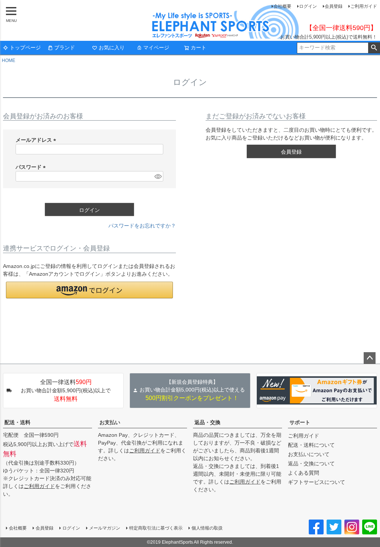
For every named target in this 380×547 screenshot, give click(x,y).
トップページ (25, 47)
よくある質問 (303, 473)
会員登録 (334, 6)
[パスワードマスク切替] (158, 176)
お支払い (109, 422)
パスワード (32, 167)
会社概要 (282, 6)
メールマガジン (104, 528)
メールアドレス (37, 140)
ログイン (308, 6)
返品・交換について (311, 463)
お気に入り (112, 47)
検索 (374, 48)
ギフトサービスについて (316, 482)
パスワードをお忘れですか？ (142, 226)
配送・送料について (311, 445)
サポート (299, 422)
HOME (8, 60)
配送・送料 (17, 422)
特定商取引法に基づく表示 (156, 528)
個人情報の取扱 (207, 528)
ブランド (64, 47)
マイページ (156, 47)
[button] (89, 290)
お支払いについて (309, 454)
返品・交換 (207, 422)
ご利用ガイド (363, 6)
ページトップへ (370, 358)
